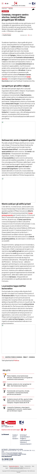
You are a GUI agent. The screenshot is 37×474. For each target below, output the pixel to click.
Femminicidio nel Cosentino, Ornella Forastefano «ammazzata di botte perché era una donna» (18, 392)
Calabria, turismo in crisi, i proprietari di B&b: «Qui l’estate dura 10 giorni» (19, 385)
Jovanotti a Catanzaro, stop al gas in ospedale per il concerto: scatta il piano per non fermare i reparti (19, 409)
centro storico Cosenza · (14, 357)
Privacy (21, 466)
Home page (4, 8)
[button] (33, 9)
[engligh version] (6, 3)
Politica (11, 8)
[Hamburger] (2, 3)
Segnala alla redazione (14, 466)
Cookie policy (28, 466)
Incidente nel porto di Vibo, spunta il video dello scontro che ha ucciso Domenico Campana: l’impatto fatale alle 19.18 (20, 400)
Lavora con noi (27, 468)
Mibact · (25, 357)
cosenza (32, 357)
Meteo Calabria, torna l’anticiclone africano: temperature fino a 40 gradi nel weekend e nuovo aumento (19, 377)
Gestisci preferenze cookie (16, 468)
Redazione (5, 466)
